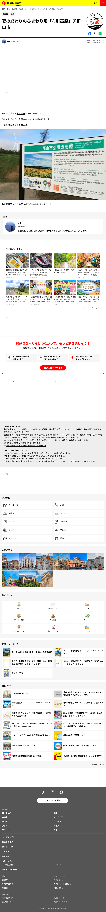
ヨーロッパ (13, 505)
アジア (11, 530)
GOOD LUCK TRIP (9, 869)
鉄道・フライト (53, 631)
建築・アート (53, 608)
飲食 (18, 608)
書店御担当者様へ (8, 884)
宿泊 (87, 608)
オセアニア (64, 513)
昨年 (4, 119)
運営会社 (5, 876)
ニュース (5, 851)
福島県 (14, 9)
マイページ (60, 865)
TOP (3, 9)
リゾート (63, 522)
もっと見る (96, 764)
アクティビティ (19, 631)
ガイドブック (7, 846)
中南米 (11, 513)
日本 (8, 9)
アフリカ (12, 538)
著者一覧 (5, 856)
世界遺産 (53, 620)
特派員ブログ (23, 9)
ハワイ (11, 522)
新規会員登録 (9, 865)
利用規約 (5, 880)
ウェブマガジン (8, 837)
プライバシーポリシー (61, 876)
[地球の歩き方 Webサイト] (11, 3)
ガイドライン (58, 880)
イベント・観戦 (18, 620)
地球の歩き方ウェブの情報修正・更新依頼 (23, 443)
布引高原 (21, 113)
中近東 (63, 530)
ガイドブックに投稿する (62, 884)
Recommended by (89, 308)
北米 (62, 505)
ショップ (87, 631)
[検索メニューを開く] (96, 3)
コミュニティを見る (53, 367)
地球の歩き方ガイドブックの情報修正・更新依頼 (26, 445)
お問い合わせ (58, 888)
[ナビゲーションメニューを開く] (103, 3)
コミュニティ (7, 861)
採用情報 (5, 888)
